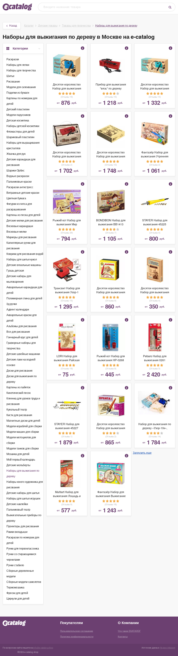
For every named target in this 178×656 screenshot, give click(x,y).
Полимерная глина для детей (24, 298)
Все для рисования (18, 332)
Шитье (10, 76)
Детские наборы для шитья (22, 493)
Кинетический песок (18, 393)
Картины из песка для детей (23, 215)
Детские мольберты (18, 465)
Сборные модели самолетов (23, 582)
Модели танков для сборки (22, 448)
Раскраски (12, 59)
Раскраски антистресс (19, 187)
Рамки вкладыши (16, 532)
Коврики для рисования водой (24, 254)
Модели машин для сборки (22, 432)
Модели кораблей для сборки (24, 426)
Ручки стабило (15, 565)
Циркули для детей (17, 598)
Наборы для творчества (21, 70)
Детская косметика (17, 120)
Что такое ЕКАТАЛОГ (129, 631)
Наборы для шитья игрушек (23, 498)
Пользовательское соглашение (76, 631)
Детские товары (47, 25)
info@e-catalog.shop (43, 647)
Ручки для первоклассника (22, 548)
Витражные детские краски (22, 193)
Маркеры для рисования (21, 237)
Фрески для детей (17, 593)
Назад (13, 25)
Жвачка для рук (15, 154)
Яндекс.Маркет (167, 647)
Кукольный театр (16, 409)
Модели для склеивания (21, 87)
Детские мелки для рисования (24, 220)
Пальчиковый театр (18, 509)
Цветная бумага (16, 198)
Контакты (123, 636)
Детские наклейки (17, 504)
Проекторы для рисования (22, 526)
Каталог (29, 25)
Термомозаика (15, 587)
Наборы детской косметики (22, 126)
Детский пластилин (18, 109)
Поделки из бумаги (17, 93)
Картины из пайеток (18, 387)
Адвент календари (17, 309)
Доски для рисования (19, 370)
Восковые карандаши (19, 226)
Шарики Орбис (15, 170)
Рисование (13, 81)
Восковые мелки (16, 231)
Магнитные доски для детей (23, 421)
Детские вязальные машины (23, 265)
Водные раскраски (17, 176)
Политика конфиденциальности (76, 636)
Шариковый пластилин (20, 137)
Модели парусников (18, 115)
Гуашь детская (15, 270)
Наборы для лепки (17, 65)
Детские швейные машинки (23, 354)
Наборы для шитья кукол (21, 259)
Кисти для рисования (19, 415)
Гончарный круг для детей (22, 337)
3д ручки (11, 304)
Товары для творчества (76, 25)
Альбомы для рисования (21, 326)
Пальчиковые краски (18, 181)
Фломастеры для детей (20, 131)
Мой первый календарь (20, 459)
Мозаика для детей (17, 454)
